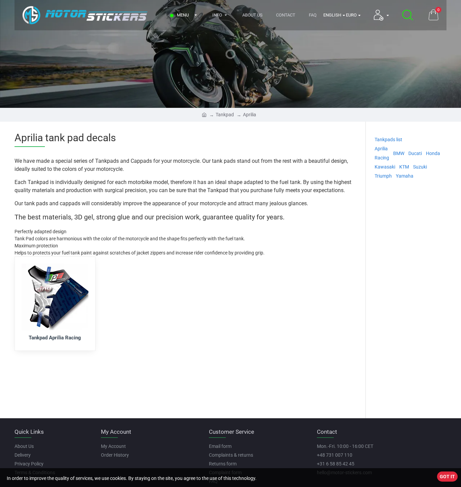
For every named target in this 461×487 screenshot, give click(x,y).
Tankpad (225, 114)
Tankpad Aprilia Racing (55, 338)
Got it (447, 476)
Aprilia (249, 114)
